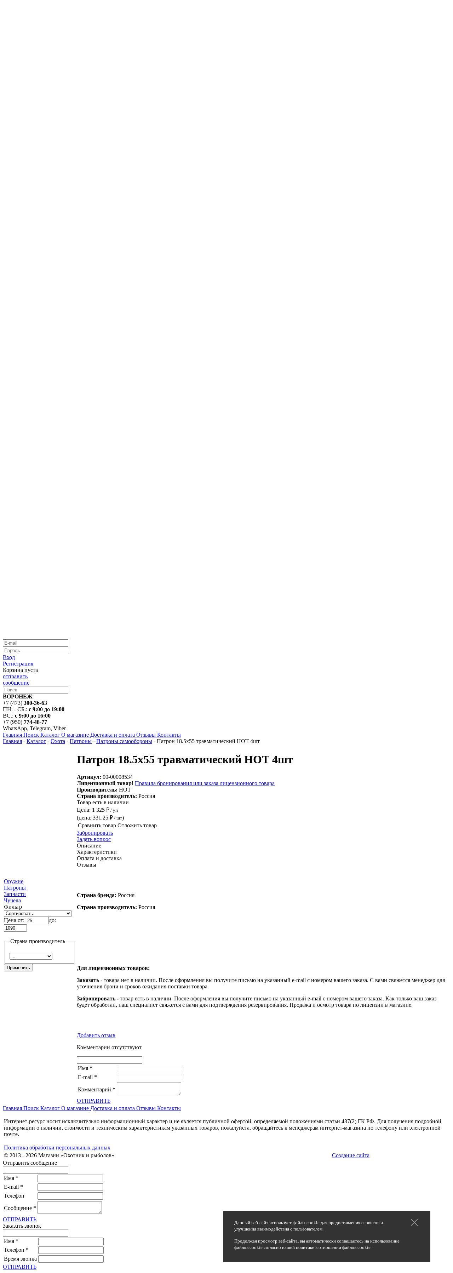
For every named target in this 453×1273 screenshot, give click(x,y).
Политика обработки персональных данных (57, 1147)
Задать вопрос (94, 839)
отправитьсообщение (16, 679)
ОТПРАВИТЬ (93, 1101)
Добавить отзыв (96, 1035)
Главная (12, 741)
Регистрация (18, 664)
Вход (9, 657)
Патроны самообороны (124, 741)
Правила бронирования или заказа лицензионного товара (205, 783)
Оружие (13, 881)
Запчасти (15, 894)
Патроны (81, 741)
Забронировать (95, 833)
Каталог (36, 741)
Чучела (12, 900)
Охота (58, 741)
